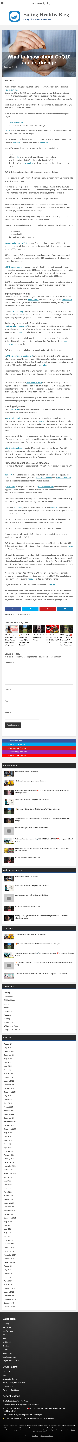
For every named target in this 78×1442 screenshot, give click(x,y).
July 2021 (7, 1225)
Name (8, 690)
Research (8, 475)
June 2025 (8, 1066)
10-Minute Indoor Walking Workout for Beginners (21, 1404)
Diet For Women (10, 1000)
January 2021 (9, 1247)
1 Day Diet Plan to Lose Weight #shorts (39, 637)
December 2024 (9, 1085)
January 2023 (9, 1159)
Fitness (6, 1007)
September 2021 (10, 1218)
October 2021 (9, 1214)
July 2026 (7, 1048)
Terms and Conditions (11, 1390)
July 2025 (7, 1062)
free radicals (44, 142)
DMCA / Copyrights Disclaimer (14, 1383)
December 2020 (9, 1251)
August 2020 (8, 1266)
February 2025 (9, 1077)
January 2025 (9, 1081)
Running (7, 1019)
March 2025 (8, 1073)
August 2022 (8, 1177)
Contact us (7, 1371)
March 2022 (8, 1196)
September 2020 (10, 1262)
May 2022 (7, 1188)
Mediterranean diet (46, 487)
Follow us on (17, 741)
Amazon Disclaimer (10, 1379)
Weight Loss (8, 1022)
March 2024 (8, 1107)
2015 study (10, 487)
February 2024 (9, 1110)
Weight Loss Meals (11, 1026)
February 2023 (9, 1155)
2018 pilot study (16, 311)
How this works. (11, 90)
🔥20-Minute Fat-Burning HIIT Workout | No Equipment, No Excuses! (25, 640)
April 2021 (8, 1236)
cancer (70, 546)
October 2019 (9, 1303)
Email (7, 701)
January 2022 (9, 1203)
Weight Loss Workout (12, 1030)
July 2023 (7, 1136)
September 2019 (10, 1307)
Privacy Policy (8, 1386)
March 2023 (8, 1151)
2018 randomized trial (15, 267)
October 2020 (9, 1259)
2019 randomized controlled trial (19, 356)
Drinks (6, 1004)
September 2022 (10, 1173)
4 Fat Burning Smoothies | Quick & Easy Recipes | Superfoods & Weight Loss (11, 640)
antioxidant (17, 142)
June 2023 (8, 1140)
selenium (53, 507)
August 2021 (8, 1222)
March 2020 (8, 1284)
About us (6, 1375)
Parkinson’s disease (63, 478)
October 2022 (9, 1170)
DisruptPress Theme (47, 1436)
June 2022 (8, 1185)
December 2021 (9, 1207)
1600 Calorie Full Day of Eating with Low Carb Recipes (22, 1415)
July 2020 (7, 1270)
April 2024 (8, 1103)
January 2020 (9, 1292)
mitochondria (27, 163)
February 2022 (9, 1199)
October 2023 (9, 1125)
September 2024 (10, 1092)
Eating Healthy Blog (41, 3)
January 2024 (9, 1114)
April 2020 (8, 1281)
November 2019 (10, 1299)
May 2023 (7, 1144)
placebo (43, 365)
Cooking (7, 993)
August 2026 (8, 1044)
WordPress (35, 1436)
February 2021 (9, 1244)
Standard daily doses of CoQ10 (17, 243)
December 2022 (9, 1162)
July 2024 (7, 1096)
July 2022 (7, 1181)
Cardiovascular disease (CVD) (16, 326)
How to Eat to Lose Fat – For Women (16, 1401)
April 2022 (8, 1192)
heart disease (33, 300)
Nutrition (9, 80)
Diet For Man (9, 996)
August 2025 (8, 1059)
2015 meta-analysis (34, 383)
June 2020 (8, 1273)
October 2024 (9, 1088)
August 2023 (8, 1133)
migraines (15, 409)
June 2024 (8, 1099)
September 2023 (10, 1129)
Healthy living (9, 1011)
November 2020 (10, 1255)
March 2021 (8, 1240)
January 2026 (9, 1051)
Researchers (67, 300)
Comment (9, 663)
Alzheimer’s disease (44, 478)
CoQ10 (7, 130)
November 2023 (10, 1122)
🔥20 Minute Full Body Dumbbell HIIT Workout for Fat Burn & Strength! (29, 1418)
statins (16, 157)
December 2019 (9, 1296)
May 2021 (7, 1233)
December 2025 (9, 1055)
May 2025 (7, 1070)
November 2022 (10, 1166)
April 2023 (8, 1148)
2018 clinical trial (13, 418)
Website (8, 712)
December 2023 (9, 1118)
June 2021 (8, 1229)
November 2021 (10, 1210)
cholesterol (19, 332)
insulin (30, 579)
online (52, 585)
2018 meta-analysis (14, 448)
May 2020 (7, 1277)
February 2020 (9, 1288)
